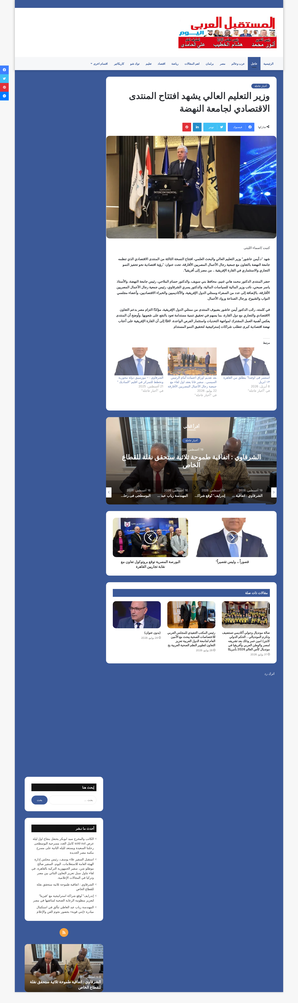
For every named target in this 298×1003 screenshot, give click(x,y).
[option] (191, 460)
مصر (222, 63)
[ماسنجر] (4, 96)
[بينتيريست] (186, 127)
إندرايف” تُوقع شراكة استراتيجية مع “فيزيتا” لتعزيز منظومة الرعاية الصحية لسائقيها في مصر (37, 981)
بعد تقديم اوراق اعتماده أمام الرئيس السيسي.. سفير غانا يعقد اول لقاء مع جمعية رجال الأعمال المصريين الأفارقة (192, 382)
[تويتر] (4, 78)
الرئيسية (269, 63)
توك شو (135, 63)
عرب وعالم (238, 63)
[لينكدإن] (197, 127)
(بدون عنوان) (152, 632)
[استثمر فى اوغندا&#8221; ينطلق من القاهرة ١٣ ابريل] (245, 361)
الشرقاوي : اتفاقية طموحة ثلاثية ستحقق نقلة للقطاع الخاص (191, 461)
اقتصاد (161, 63)
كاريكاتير (119, 63)
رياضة (174, 63)
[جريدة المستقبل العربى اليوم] (227, 32)
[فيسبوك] (4, 70)
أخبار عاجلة (261, 86)
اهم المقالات (192, 63)
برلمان (210, 63)
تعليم (149, 63)
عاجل (254, 63)
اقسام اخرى (100, 63)
